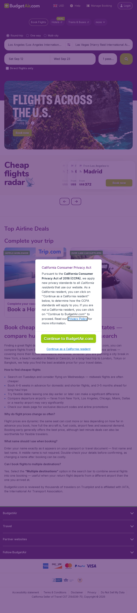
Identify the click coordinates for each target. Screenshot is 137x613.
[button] (68, 349)
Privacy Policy (77, 319)
